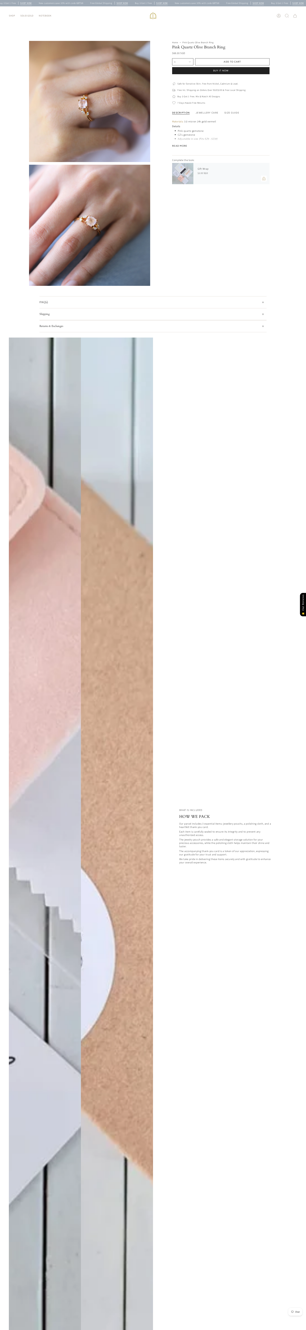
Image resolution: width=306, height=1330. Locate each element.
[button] (12, 15)
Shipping (44, 314)
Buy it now (221, 70)
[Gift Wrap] (182, 173)
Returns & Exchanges (51, 326)
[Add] (264, 178)
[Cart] (295, 16)
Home (175, 42)
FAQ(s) (43, 302)
